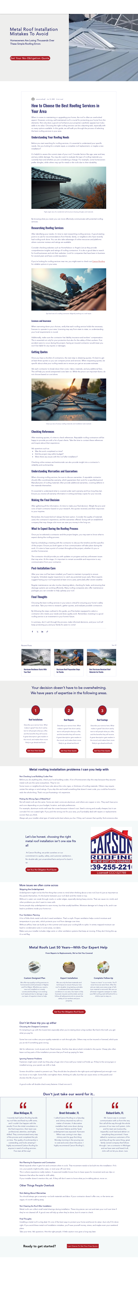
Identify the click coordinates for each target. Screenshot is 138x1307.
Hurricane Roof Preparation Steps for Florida (68, 670)
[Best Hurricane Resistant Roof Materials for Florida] (101, 657)
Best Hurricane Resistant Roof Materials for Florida (99, 670)
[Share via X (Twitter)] (37, 632)
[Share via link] (47, 632)
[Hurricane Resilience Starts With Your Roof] (36, 657)
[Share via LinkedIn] (42, 632)
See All (114, 645)
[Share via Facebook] (32, 632)
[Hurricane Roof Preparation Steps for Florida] (68, 657)
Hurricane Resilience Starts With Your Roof (35, 670)
